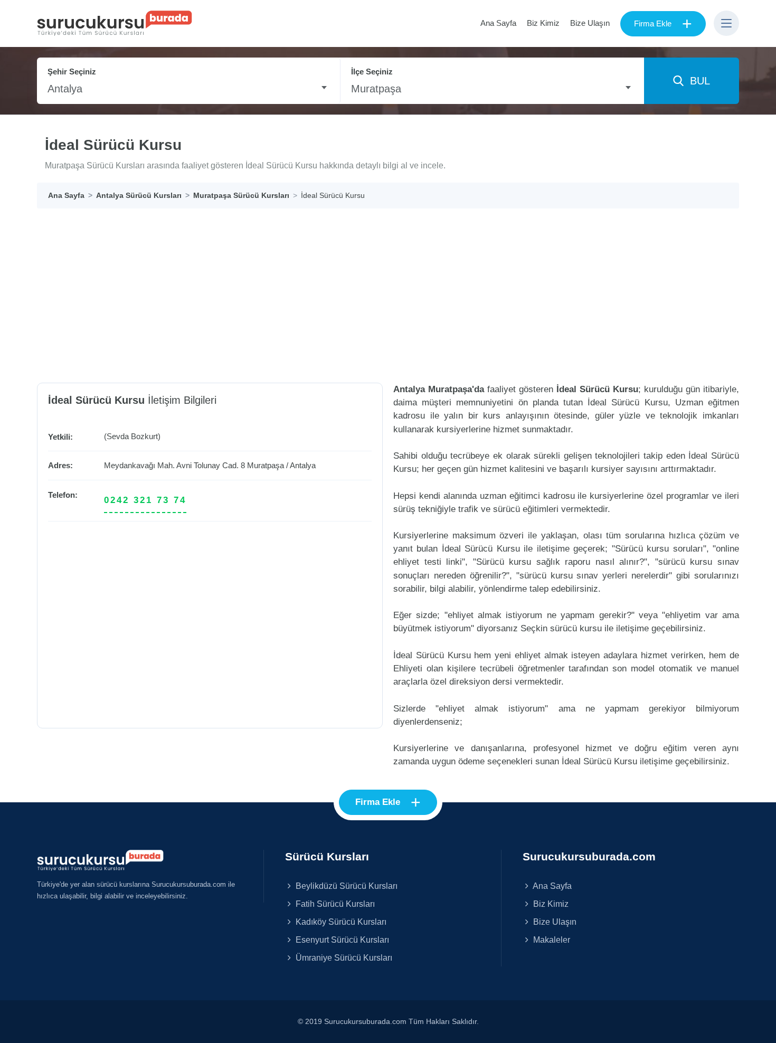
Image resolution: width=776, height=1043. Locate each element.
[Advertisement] (388, 288)
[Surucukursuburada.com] (100, 860)
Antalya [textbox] (65, 88)
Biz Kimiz (543, 22)
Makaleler (550, 939)
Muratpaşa (265, 465)
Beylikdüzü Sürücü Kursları (346, 885)
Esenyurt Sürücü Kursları (341, 939)
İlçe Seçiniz (372, 71)
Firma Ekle (663, 23)
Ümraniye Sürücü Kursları (343, 957)
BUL (697, 81)
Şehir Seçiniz (72, 71)
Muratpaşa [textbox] (376, 88)
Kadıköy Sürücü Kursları (340, 921)
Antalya (303, 465)
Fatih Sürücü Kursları (334, 903)
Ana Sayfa (498, 22)
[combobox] (188, 88)
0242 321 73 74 (145, 500)
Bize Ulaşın (590, 22)
